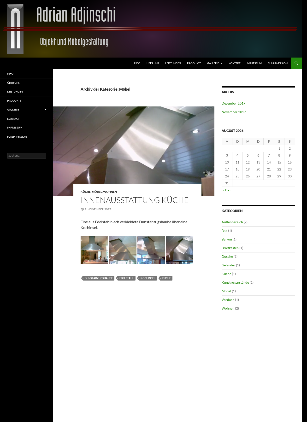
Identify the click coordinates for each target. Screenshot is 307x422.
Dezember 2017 (233, 103)
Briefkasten (230, 248)
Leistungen (173, 63)
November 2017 (234, 112)
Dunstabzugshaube (99, 278)
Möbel (97, 191)
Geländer (228, 265)
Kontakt (234, 63)
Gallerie (213, 63)
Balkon (227, 239)
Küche (86, 191)
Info (137, 63)
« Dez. (227, 190)
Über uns (153, 63)
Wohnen (110, 191)
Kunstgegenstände (235, 282)
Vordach (228, 300)
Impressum (254, 63)
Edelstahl (126, 278)
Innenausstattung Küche (135, 200)
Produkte (194, 63)
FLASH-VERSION (278, 63)
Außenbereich (232, 222)
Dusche (227, 256)
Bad (224, 231)
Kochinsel (148, 278)
